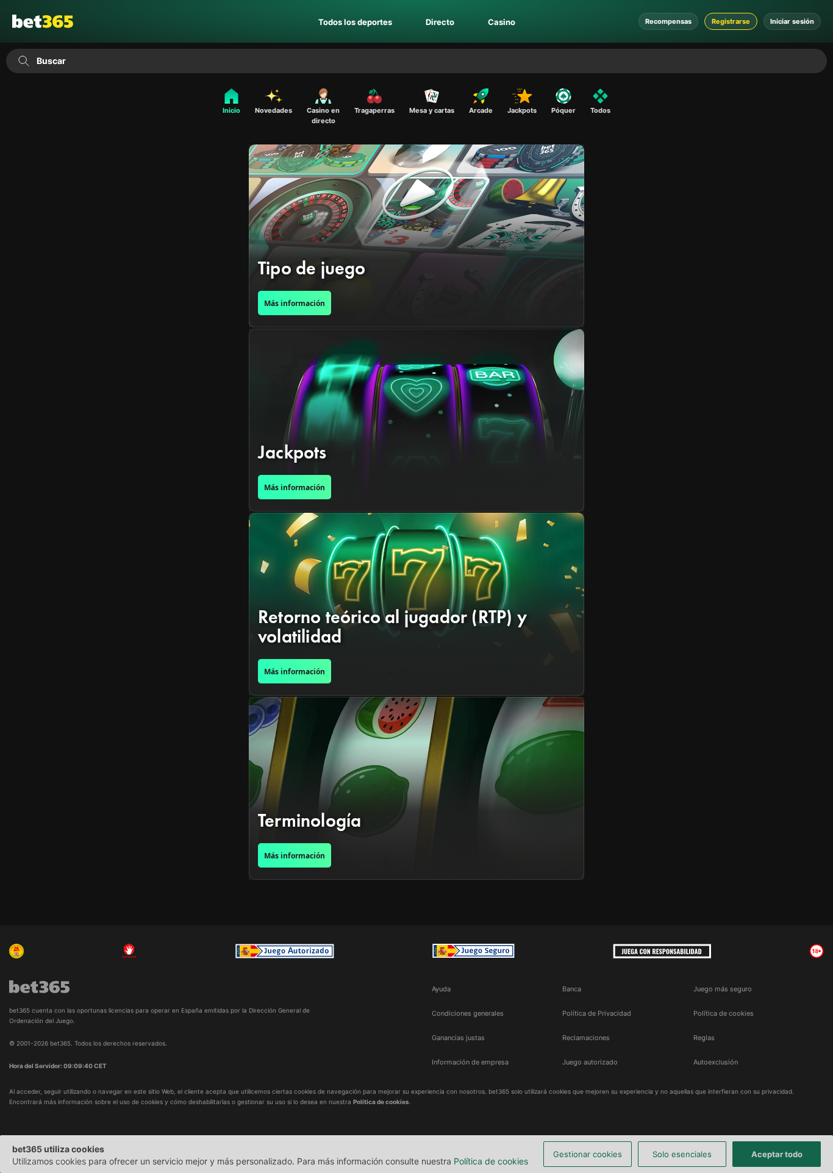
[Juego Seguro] (284, 951)
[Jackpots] (416, 420)
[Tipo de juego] (416, 235)
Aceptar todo (777, 1154)
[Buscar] (23, 61)
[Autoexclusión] (129, 951)
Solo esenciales (682, 1154)
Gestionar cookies (587, 1154)
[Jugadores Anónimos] (16, 951)
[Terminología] (416, 788)
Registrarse (731, 21)
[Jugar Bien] (473, 951)
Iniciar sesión (792, 21)
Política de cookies (491, 1161)
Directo (440, 22)
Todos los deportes (355, 22)
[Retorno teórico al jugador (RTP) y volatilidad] (416, 604)
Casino (501, 22)
